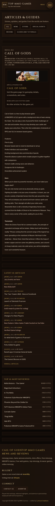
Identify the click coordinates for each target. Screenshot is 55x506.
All (7, 27)
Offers (25, 27)
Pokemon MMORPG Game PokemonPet (19, 426)
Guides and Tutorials (26, 32)
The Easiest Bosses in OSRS (15, 359)
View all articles (11, 364)
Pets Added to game (12, 345)
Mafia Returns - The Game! (14, 383)
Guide (7, 349)
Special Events (39, 27)
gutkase (20, 342)
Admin (20, 277)
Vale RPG (7, 421)
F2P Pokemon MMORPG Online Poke (18, 407)
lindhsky (20, 313)
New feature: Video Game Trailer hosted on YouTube (24, 323)
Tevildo (20, 291)
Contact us (9, 489)
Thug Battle (8, 416)
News (16, 27)
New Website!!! (9, 287)
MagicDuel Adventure (12, 388)
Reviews (9, 32)
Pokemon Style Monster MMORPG (17, 397)
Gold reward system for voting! (16, 308)
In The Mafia (8, 393)
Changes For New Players (14, 316)
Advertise (22, 489)
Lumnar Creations (42, 501)
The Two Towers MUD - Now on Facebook (20, 294)
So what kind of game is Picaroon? (17, 337)
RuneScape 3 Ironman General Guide (18, 352)
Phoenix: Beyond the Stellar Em (16, 402)
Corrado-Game (9, 412)
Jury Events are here (12, 279)
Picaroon (21, 299)
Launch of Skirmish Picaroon (15, 301)
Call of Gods (16, 88)
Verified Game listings (12, 330)
